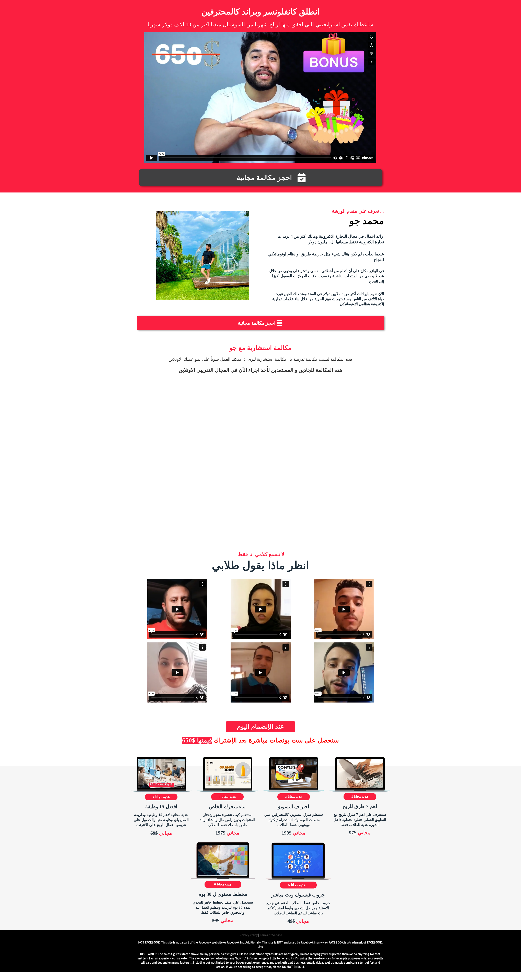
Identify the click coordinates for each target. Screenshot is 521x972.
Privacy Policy (249, 935)
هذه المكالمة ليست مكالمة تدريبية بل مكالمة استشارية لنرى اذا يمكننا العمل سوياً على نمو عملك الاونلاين (261, 359)
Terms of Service (270, 935)
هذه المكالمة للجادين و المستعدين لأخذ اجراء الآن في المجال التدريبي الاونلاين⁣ (261, 370)
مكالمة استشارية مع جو (260, 347)
